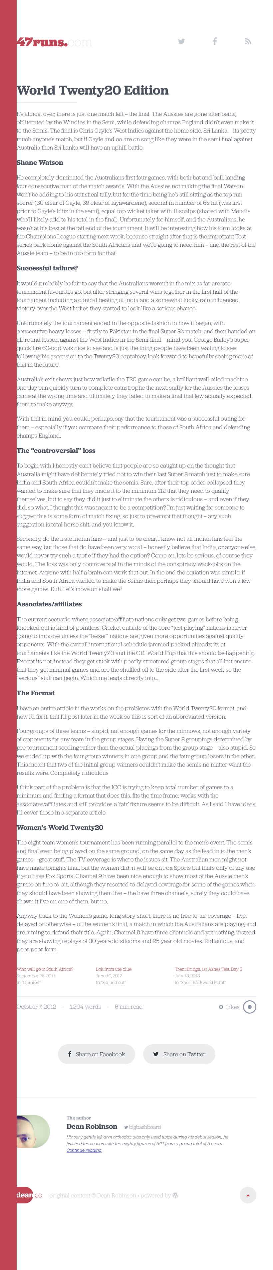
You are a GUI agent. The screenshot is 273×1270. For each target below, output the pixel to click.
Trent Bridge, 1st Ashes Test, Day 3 (208, 969)
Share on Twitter (183, 1054)
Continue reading (84, 1150)
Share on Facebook (100, 1054)
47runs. (55, 41)
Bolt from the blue (114, 969)
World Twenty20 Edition (92, 90)
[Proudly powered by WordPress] (175, 1195)
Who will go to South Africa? (45, 969)
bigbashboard (145, 1126)
